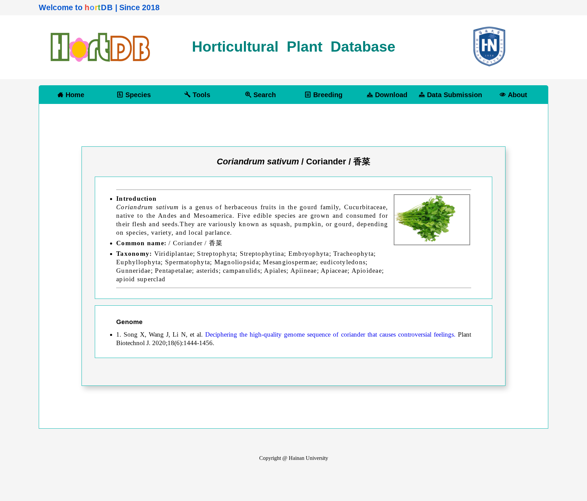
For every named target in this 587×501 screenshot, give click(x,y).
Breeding (326, 95)
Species (137, 95)
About (516, 95)
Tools (200, 95)
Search (263, 95)
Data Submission (453, 95)
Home (74, 95)
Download (390, 95)
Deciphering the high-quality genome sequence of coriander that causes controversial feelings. (331, 334)
